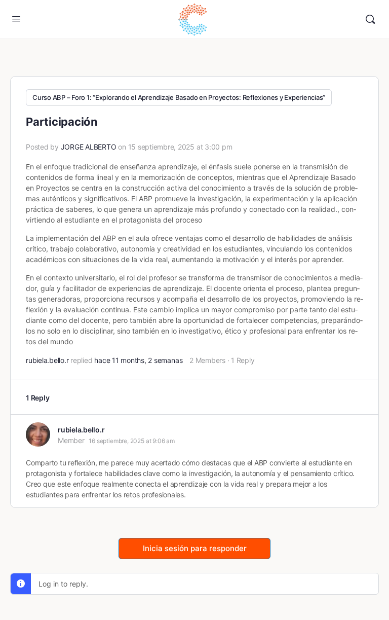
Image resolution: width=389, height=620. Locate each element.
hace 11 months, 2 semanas (138, 360)
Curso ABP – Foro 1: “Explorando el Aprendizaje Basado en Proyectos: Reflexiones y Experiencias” (178, 97)
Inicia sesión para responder (195, 548)
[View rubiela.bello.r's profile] (38, 434)
